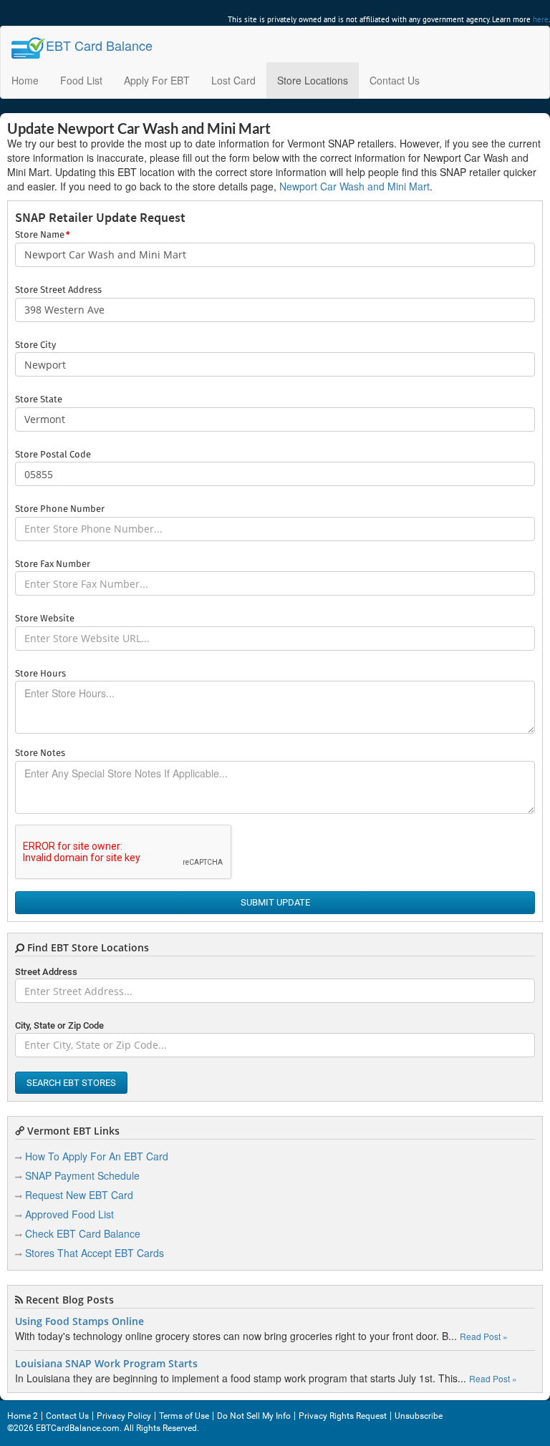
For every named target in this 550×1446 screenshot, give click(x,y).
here (541, 19)
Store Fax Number (52, 564)
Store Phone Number (60, 509)
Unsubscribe (419, 1416)
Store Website (44, 618)
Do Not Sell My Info (254, 1416)
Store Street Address (58, 290)
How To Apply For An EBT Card (96, 1156)
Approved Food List (69, 1214)
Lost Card (233, 80)
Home (25, 80)
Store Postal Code (53, 455)
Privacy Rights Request (343, 1416)
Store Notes (40, 753)
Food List (81, 80)
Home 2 (22, 1416)
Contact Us (395, 80)
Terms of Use (184, 1416)
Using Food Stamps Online (79, 1321)
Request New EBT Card (79, 1195)
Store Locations (312, 80)
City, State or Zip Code (59, 1025)
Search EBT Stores (71, 1082)
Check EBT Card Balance (82, 1233)
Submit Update (275, 902)
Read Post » (484, 1336)
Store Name (42, 235)
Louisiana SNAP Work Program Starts (106, 1363)
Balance (99, 45)
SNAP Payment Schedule (82, 1175)
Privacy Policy (124, 1416)
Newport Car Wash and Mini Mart (354, 186)
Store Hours (40, 674)
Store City (35, 345)
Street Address (46, 971)
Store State (38, 399)
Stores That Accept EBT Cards (94, 1253)
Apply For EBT (157, 80)
